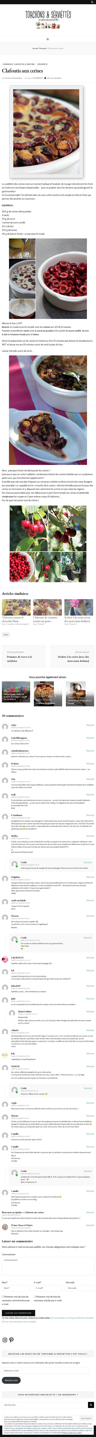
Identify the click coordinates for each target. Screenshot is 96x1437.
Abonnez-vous (11, 1380)
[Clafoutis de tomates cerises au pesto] (47, 607)
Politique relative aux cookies (72, 1433)
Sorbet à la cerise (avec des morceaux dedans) (77, 619)
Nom (5, 1282)
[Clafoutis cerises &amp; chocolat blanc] (16, 607)
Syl (12, 970)
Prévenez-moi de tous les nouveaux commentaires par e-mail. (16, 1300)
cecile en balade (18, 900)
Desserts (42, 64)
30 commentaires (54, 78)
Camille (14, 1133)
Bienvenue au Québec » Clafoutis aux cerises (23, 1212)
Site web (70, 1282)
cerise (6, 635)
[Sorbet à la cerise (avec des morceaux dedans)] (78, 607)
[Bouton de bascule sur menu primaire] (48, 39)
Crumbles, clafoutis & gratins (19, 64)
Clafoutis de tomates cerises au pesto (45, 619)
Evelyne (15, 763)
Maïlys (14, 835)
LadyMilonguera (19, 737)
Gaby (13, 725)
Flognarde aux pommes (45, 703)
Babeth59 (15, 985)
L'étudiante (16, 815)
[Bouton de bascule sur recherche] (92, 2)
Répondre (90, 725)
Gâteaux (17, 691)
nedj (13, 794)
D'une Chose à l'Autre (21, 1225)
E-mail (37, 1282)
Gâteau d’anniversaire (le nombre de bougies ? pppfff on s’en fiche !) (15, 696)
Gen (13, 779)
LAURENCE (17, 957)
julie (13, 998)
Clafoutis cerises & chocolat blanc (13, 619)
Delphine (15, 877)
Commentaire (8, 1254)
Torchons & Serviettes (13, 78)
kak (13, 1053)
